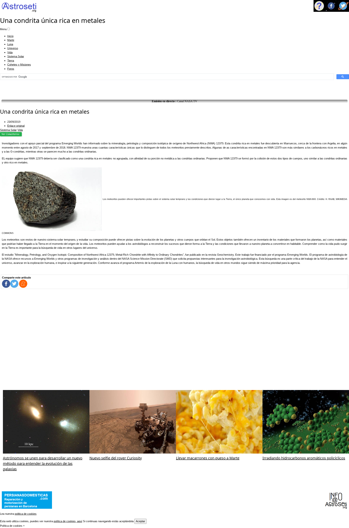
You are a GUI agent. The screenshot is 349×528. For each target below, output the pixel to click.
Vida (10, 52)
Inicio (10, 36)
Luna (10, 44)
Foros (10, 68)
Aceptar (140, 521)
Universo (12, 48)
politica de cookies (26, 513)
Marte (10, 40)
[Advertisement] (174, 89)
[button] (8, 29)
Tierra (10, 60)
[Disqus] (174, 339)
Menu (3, 29)
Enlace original (16, 125)
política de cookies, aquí (68, 521)
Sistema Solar (15, 56)
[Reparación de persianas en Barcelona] (27, 500)
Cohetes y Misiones (19, 64)
